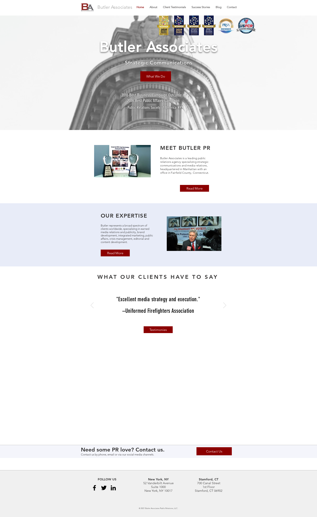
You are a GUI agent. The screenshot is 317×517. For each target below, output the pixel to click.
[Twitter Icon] (103, 487)
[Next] (224, 305)
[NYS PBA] (150, 321)
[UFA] (158, 321)
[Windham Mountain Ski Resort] (166, 321)
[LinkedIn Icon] (113, 487)
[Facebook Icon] (94, 487)
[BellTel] (162, 321)
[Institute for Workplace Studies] (154, 321)
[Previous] (92, 305)
